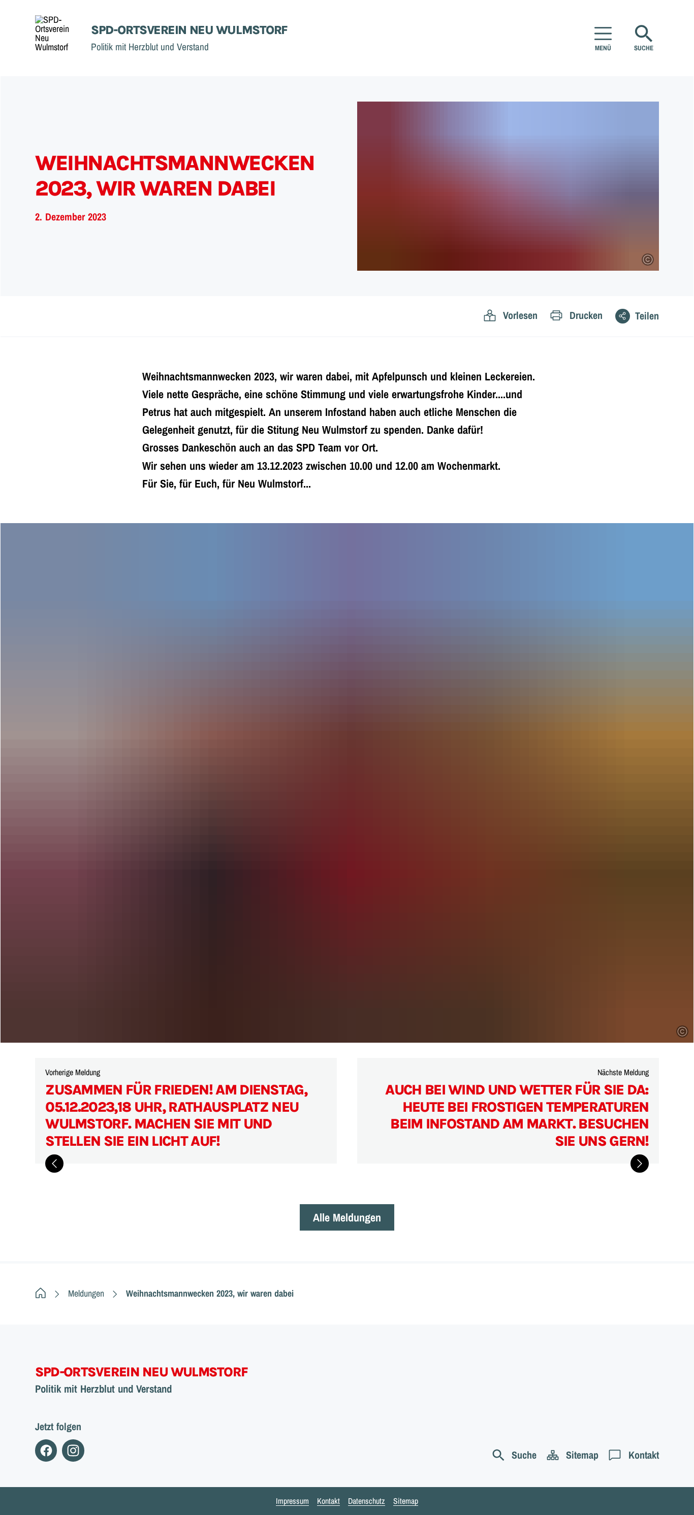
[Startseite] (40, 1293)
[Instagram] (73, 1450)
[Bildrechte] (648, 259)
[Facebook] (46, 1450)
